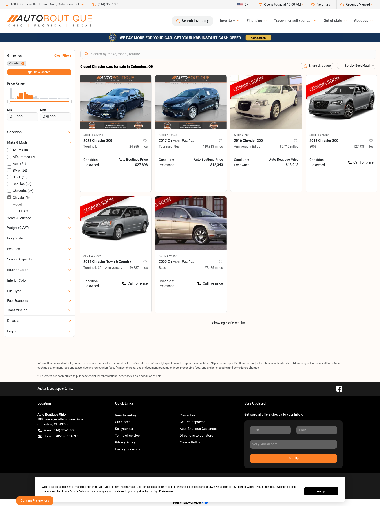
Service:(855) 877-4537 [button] (61, 436)
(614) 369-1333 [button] (108, 4)
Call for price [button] (363, 162)
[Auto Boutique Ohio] (49, 21)
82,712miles (289, 147)
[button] (46, 4)
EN (246, 4)
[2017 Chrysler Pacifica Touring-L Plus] (191, 102)
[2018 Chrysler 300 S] (341, 102)
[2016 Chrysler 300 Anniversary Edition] (266, 102)
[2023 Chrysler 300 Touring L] (115, 102)
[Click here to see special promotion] (190, 37)
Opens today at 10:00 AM (282, 4)
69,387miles (138, 268)
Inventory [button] (227, 20)
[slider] (7, 101)
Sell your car (124, 429)
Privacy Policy (125, 442)
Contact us (188, 415)
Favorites (323, 4)
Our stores (122, 422)
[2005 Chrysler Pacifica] (191, 223)
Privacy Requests (127, 449)
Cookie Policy (190, 442)
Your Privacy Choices (187, 502)
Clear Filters (62, 55)
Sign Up (293, 458)
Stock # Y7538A (319, 134)
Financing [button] (254, 20)
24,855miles (138, 147)
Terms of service (127, 436)
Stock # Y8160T (169, 256)
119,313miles (213, 147)
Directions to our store (196, 436)
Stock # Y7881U (93, 256)
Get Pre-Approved (192, 422)
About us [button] (361, 20)
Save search (42, 72)
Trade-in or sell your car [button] (293, 20)
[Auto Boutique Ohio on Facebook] (337, 388)
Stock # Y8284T (93, 134)
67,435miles (214, 268)
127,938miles (363, 147)
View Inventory (126, 415)
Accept (321, 491)
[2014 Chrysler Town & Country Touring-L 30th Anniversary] (115, 223)
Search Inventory (195, 21)
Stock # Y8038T (169, 134)
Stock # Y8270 (243, 134)
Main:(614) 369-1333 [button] (59, 430)
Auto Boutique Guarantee (198, 429)
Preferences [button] (166, 491)
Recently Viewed (358, 4)
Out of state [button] (333, 20)
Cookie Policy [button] (78, 491)
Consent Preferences (35, 500)
